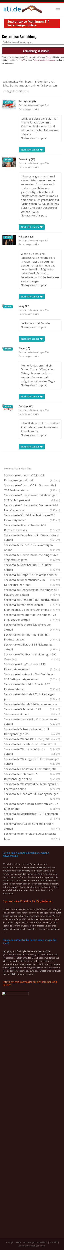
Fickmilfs (53, 1242)
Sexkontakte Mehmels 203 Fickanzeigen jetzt (32, 696)
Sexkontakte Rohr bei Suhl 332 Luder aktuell (32, 567)
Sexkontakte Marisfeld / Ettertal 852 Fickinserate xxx (32, 686)
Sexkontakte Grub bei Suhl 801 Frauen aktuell (32, 826)
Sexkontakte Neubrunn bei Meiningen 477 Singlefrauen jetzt (32, 557)
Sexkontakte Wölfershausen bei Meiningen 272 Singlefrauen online (32, 607)
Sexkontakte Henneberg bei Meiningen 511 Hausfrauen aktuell (32, 592)
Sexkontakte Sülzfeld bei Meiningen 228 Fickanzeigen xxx (32, 517)
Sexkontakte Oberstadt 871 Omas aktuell (32, 744)
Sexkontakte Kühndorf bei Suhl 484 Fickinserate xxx (32, 637)
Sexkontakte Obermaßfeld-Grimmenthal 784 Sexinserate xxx (32, 487)
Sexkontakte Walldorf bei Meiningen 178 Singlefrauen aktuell (32, 617)
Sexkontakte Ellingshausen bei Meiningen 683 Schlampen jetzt (32, 497)
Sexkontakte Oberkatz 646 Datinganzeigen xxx (32, 796)
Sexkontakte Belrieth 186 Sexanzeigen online (32, 547)
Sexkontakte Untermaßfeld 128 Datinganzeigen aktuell (32, 478)
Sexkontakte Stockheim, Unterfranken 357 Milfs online (32, 806)
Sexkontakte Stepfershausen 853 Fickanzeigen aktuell (32, 666)
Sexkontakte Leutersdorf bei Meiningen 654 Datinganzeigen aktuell (32, 676)
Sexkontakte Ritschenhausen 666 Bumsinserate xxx (32, 527)
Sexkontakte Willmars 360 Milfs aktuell (32, 751)
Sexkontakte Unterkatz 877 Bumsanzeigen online (32, 776)
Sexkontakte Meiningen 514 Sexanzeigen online (34, 107)
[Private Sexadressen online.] (22, 9)
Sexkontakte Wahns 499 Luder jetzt (32, 739)
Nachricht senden (30, 149)
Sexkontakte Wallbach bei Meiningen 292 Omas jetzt (32, 657)
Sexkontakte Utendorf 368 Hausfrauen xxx (32, 600)
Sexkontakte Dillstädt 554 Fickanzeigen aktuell (32, 647)
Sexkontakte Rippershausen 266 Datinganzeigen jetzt (32, 582)
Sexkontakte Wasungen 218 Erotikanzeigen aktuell (32, 761)
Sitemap (41, 1245)
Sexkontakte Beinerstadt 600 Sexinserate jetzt (32, 836)
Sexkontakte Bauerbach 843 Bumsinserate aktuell (32, 537)
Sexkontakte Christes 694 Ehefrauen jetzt (32, 769)
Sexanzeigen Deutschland (35, 1242)
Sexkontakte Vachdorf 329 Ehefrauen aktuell (32, 627)
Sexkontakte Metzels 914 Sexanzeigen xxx (32, 704)
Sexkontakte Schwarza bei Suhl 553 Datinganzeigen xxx (32, 731)
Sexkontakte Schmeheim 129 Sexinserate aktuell (32, 711)
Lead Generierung (28, 1245)
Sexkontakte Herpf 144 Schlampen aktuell (32, 575)
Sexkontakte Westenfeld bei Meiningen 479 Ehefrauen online (32, 786)
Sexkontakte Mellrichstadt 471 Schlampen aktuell (32, 816)
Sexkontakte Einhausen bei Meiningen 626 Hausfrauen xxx (32, 507)
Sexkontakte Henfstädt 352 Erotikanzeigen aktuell (32, 721)
